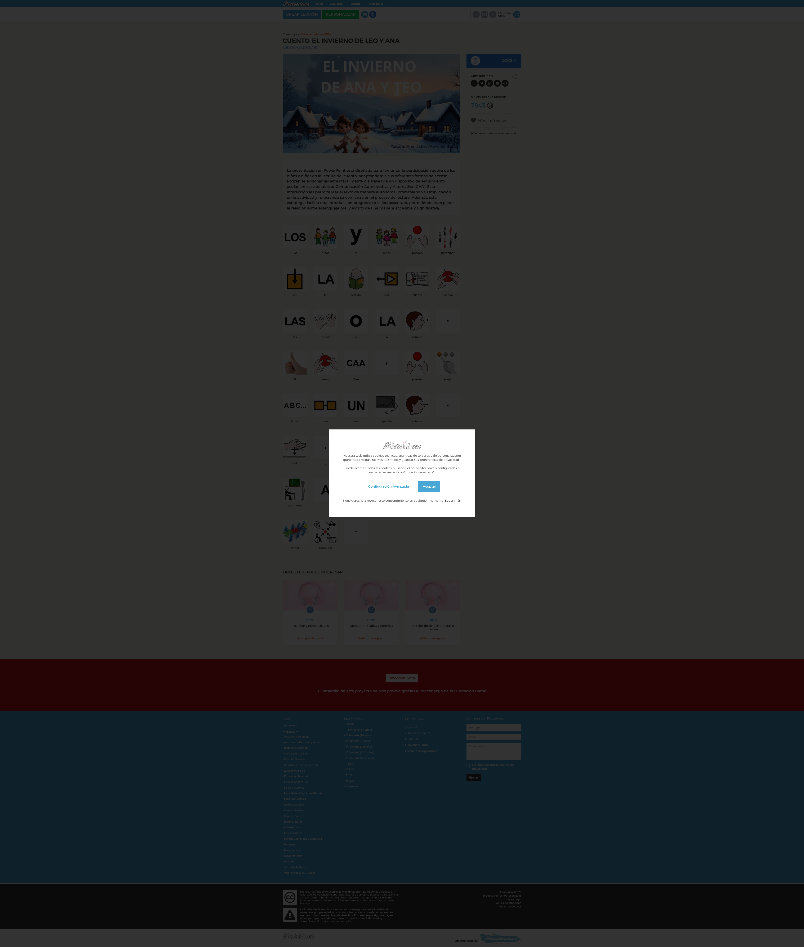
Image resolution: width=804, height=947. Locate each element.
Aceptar (429, 486)
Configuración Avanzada (388, 486)
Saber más (453, 501)
